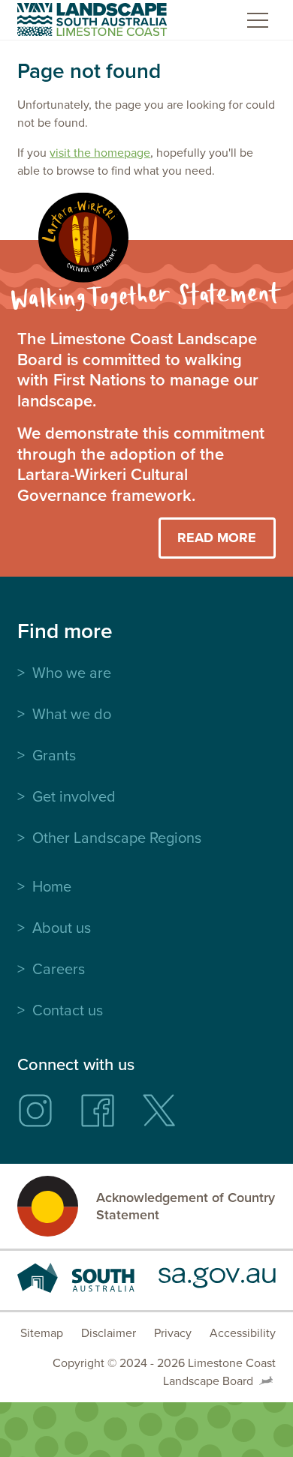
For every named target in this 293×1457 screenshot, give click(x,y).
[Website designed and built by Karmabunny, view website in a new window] (266, 1381)
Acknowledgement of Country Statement (185, 1206)
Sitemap (41, 1333)
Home (51, 886)
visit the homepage (100, 152)
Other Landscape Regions (116, 837)
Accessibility (243, 1333)
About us (61, 927)
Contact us (67, 1010)
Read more (216, 537)
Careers (58, 969)
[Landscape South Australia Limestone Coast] (92, 19)
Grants (54, 755)
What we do (71, 714)
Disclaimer (108, 1333)
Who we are (71, 672)
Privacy (173, 1333)
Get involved (74, 796)
